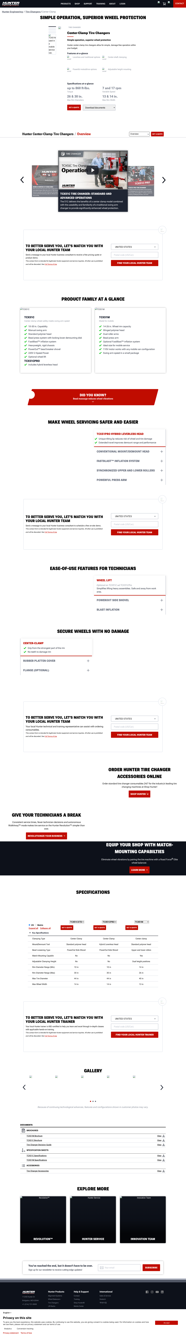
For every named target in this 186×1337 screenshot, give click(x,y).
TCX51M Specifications (37, 1160)
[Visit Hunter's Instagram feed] (152, 1292)
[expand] (93, 402)
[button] (164, 4)
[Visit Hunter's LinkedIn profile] (162, 1292)
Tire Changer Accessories (38, 1171)
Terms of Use (26, 1333)
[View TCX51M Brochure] (163, 1135)
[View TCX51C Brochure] (163, 1140)
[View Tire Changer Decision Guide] (163, 1144)
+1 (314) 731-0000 (29, 1304)
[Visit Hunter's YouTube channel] (157, 1292)
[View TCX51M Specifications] (163, 1160)
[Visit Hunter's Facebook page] (147, 1292)
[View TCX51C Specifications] (163, 1155)
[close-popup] (182, 1313)
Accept (167, 1323)
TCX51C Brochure (34, 1140)
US (32, 925)
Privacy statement (11, 1333)
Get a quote (74, 107)
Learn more (138, 870)
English (6, 1313)
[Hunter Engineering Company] (10, 4)
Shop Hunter (138, 794)
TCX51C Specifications (37, 1155)
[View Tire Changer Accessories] (163, 1171)
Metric (40, 925)
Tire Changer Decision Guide (39, 1145)
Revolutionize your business (45, 836)
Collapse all (45, 928)
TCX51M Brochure (34, 1136)
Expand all (33, 928)
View (159, 1136)
